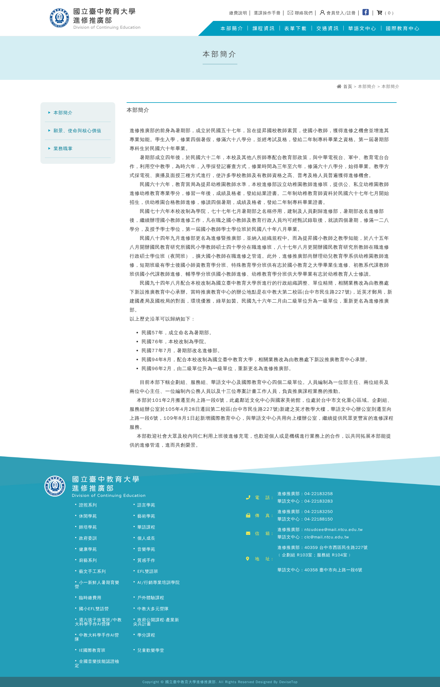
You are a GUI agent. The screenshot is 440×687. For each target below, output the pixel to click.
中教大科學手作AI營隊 (97, 637)
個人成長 (146, 538)
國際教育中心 (403, 28)
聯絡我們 (304, 13)
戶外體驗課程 (150, 597)
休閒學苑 (88, 516)
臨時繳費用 (90, 597)
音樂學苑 (146, 549)
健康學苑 (88, 549)
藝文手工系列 (92, 571)
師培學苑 (88, 527)
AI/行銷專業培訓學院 (158, 582)
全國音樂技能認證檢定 (97, 663)
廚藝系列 (88, 560)
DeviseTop (288, 682)
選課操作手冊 (267, 13)
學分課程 (146, 635)
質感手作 (146, 560)
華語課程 (146, 527)
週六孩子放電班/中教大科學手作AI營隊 (98, 622)
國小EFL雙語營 (94, 608)
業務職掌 (63, 148)
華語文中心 (362, 28)
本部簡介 (232, 28)
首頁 (347, 86)
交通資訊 (327, 28)
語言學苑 (146, 505)
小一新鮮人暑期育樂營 (97, 584)
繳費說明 (238, 13)
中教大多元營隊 (153, 608)
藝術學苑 (146, 516)
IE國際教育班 (92, 650)
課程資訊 (263, 28)
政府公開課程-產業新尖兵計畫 (156, 622)
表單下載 (295, 28)
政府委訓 (88, 538)
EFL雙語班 (147, 571)
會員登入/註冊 (341, 13)
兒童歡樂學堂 (150, 650)
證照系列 (88, 505)
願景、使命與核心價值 (77, 130)
